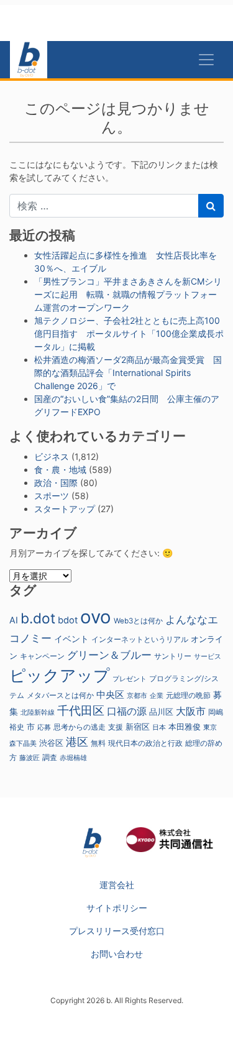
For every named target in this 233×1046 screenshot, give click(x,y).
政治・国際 (56, 482)
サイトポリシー (116, 907)
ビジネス (51, 456)
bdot (68, 620)
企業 (156, 696)
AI (13, 620)
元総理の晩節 (188, 695)
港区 (77, 741)
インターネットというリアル (139, 639)
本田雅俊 (184, 727)
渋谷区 (51, 743)
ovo (95, 617)
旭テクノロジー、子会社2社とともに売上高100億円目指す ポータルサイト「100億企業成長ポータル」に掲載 (129, 333)
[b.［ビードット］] (91, 842)
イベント (71, 638)
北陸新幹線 (38, 713)
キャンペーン (42, 656)
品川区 (161, 712)
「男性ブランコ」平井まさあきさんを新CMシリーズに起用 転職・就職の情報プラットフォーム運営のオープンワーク (128, 294)
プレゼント (129, 678)
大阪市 (191, 711)
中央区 (110, 694)
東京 (210, 727)
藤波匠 (29, 757)
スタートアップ (64, 508)
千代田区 (80, 710)
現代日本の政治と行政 (145, 743)
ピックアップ (59, 675)
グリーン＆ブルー (109, 654)
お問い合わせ (117, 953)
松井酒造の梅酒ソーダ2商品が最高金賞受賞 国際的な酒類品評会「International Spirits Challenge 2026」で (128, 372)
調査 (49, 757)
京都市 (137, 696)
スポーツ (51, 495)
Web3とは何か (138, 621)
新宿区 (138, 727)
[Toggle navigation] (206, 59)
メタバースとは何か (60, 695)
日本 (159, 727)
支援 (115, 727)
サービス (207, 657)
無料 (98, 743)
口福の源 (127, 711)
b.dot (38, 618)
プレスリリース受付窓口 (117, 930)
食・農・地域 (60, 469)
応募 (44, 727)
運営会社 (116, 884)
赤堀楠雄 (73, 758)
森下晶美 (23, 743)
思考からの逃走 (79, 727)
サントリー (172, 656)
